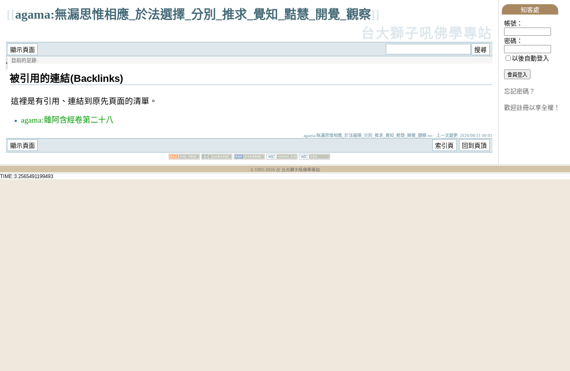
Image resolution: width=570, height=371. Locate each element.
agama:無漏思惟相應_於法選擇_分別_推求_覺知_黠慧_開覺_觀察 (193, 14)
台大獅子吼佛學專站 (426, 33)
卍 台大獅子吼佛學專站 (298, 170)
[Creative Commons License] (216, 157)
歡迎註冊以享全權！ (532, 107)
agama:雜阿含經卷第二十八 (67, 120)
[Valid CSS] (314, 157)
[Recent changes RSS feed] (184, 157)
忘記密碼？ (519, 91)
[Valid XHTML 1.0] (281, 157)
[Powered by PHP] (249, 157)
